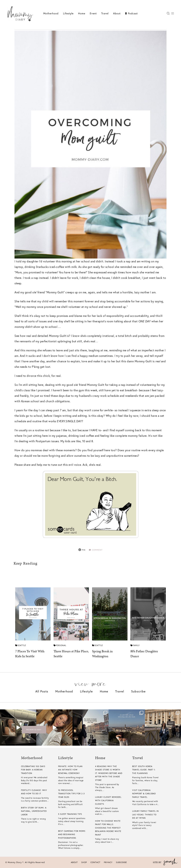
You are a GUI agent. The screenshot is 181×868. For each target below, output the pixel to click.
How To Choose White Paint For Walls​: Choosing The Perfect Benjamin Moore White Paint (108, 828)
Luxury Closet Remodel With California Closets (108, 800)
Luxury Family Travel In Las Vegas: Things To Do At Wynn (145, 814)
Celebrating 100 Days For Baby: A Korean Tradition (33, 769)
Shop (84, 862)
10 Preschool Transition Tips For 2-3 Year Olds (71, 793)
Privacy (108, 862)
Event (93, 13)
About (117, 13)
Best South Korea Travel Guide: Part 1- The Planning (144, 769)
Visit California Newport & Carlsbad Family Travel (144, 793)
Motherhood (51, 13)
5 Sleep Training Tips (70, 814)
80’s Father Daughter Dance (144, 654)
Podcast (132, 13)
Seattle (21, 645)
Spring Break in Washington (102, 654)
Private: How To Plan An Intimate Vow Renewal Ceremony (70, 769)
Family (136, 645)
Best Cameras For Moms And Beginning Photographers (71, 834)
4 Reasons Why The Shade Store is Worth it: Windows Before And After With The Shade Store (108, 773)
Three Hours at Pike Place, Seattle (71, 654)
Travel (105, 13)
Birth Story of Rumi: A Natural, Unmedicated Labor (34, 811)
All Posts (41, 691)
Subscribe (138, 691)
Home (81, 13)
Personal (61, 645)
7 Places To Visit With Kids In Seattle (29, 654)
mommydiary (34, 729)
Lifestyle (86, 691)
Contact (95, 862)
